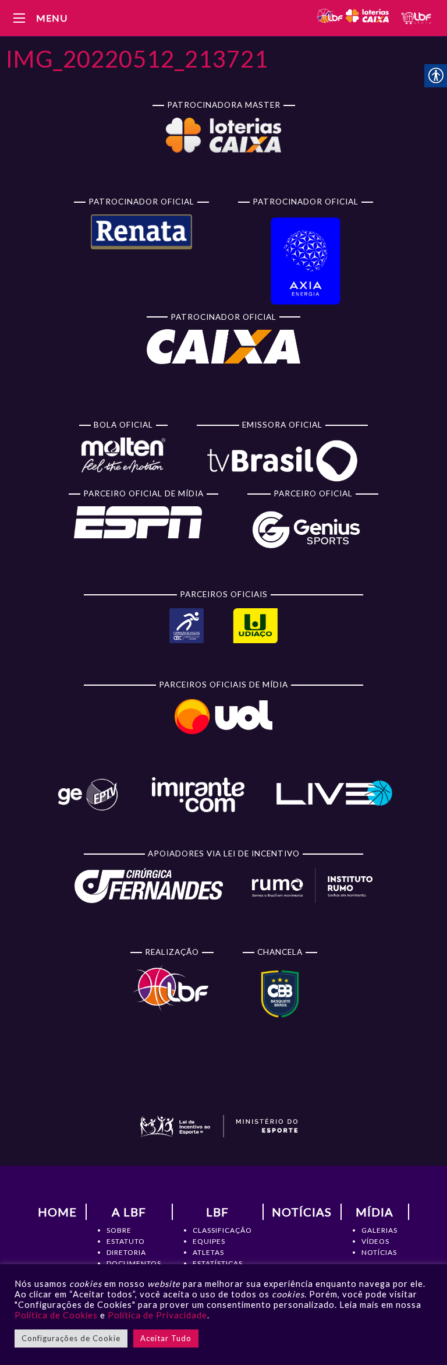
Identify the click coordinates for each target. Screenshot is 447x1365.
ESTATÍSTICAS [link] (218, 1263)
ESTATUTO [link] (126, 1241)
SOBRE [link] (119, 1230)
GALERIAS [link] (379, 1230)
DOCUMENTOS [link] (134, 1263)
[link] (352, 18)
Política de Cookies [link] (56, 1315)
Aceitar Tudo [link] (165, 1338)
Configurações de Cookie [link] (71, 1338)
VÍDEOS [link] (375, 1241)
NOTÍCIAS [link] (379, 1252)
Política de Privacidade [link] (157, 1315)
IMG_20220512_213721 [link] (137, 59)
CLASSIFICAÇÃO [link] (222, 1230)
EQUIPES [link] (209, 1241)
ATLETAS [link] (208, 1252)
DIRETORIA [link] (126, 1252)
